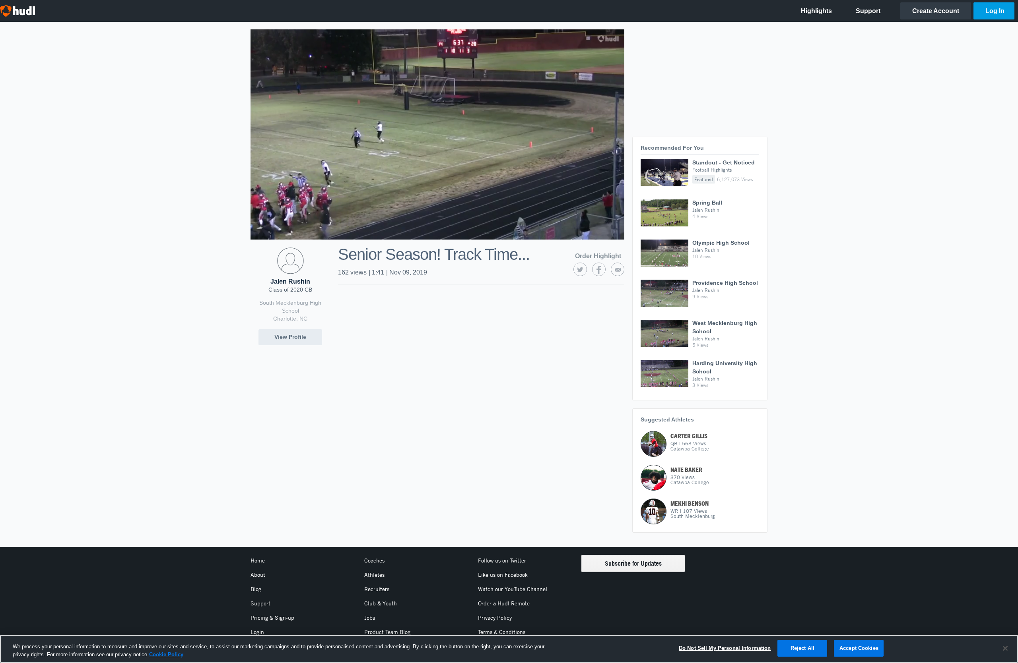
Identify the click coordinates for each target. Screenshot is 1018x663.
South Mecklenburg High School (290, 307)
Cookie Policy (166, 654)
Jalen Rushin (290, 281)
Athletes (374, 575)
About (258, 575)
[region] (509, 649)
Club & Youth (380, 603)
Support (260, 603)
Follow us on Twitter (502, 560)
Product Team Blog (387, 632)
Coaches (374, 560)
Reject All (802, 648)
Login (257, 632)
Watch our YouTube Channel (512, 589)
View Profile (290, 337)
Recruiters (376, 589)
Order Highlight (598, 256)
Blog (256, 589)
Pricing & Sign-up (272, 618)
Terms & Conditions (501, 632)
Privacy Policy (495, 618)
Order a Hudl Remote (504, 603)
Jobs (369, 618)
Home (258, 560)
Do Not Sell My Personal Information (725, 648)
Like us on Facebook (503, 575)
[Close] (1005, 648)
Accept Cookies (858, 648)
